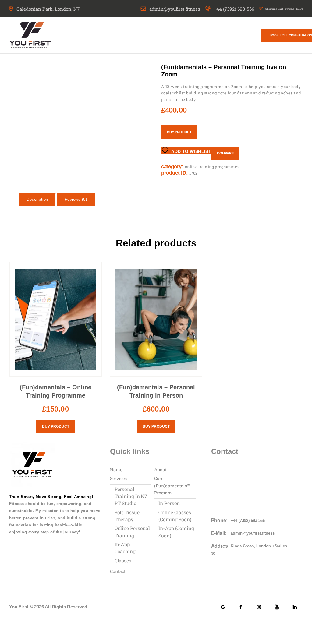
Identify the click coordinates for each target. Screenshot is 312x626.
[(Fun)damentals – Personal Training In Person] (137, 608)
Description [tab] (37, 205)
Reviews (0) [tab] (76, 205)
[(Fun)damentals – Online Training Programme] (37, 608)
